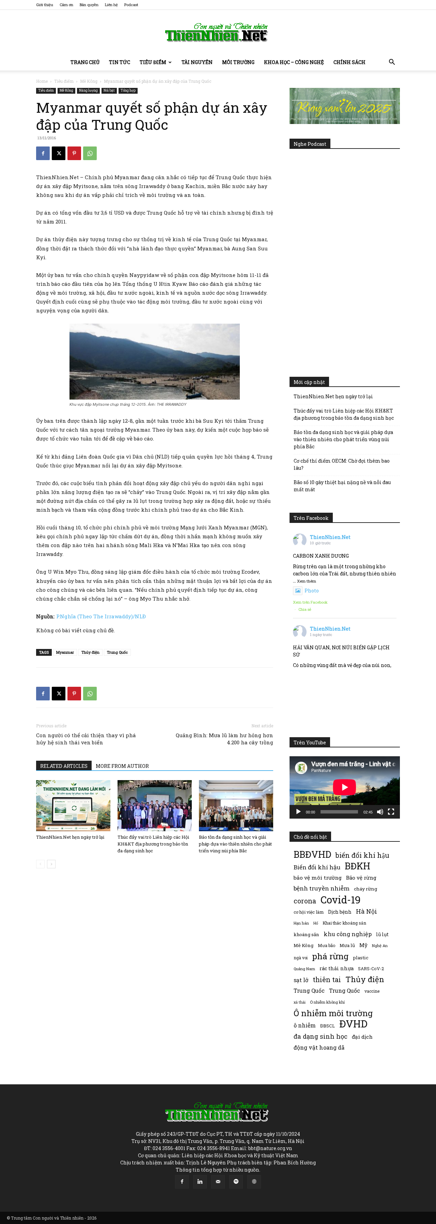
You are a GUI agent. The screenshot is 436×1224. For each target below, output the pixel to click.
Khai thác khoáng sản (344, 923)
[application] (345, 787)
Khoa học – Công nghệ (294, 62)
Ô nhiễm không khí (327, 1002)
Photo (312, 590)
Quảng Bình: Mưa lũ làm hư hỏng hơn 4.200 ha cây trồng (224, 739)
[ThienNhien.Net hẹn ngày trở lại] (73, 805)
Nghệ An (380, 945)
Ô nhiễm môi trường (333, 1013)
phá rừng (330, 956)
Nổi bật (109, 90)
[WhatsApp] (90, 153)
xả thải (300, 1002)
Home (42, 81)
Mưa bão (326, 945)
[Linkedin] (200, 1182)
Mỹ (363, 945)
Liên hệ (111, 4)
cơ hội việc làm (309, 912)
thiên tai (327, 979)
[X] (58, 153)
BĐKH (357, 865)
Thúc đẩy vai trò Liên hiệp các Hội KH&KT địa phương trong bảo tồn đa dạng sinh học (153, 844)
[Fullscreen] (391, 811)
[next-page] (51, 864)
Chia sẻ (304, 609)
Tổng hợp (128, 90)
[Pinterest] (74, 153)
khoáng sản (306, 934)
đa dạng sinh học (320, 1036)
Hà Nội (366, 911)
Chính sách (349, 62)
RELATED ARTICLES (64, 766)
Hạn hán (301, 923)
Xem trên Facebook (310, 602)
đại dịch (362, 1036)
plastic (360, 958)
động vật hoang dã (319, 1047)
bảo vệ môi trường (318, 877)
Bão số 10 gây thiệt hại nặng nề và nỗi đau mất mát (342, 486)
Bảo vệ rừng (361, 877)
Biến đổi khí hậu (317, 867)
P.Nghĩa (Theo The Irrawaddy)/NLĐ (101, 616)
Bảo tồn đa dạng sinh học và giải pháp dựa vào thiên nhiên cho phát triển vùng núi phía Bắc (235, 844)
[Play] (298, 811)
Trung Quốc (117, 652)
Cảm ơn (66, 4)
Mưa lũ (347, 945)
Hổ (315, 923)
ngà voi (301, 957)
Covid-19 (341, 899)
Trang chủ (85, 62)
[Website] (254, 1182)
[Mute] (380, 811)
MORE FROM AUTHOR (122, 766)
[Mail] (218, 1182)
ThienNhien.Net (330, 537)
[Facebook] (43, 153)
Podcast (131, 4)
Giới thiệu (44, 4)
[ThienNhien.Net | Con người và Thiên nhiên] (218, 32)
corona (305, 900)
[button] (392, 63)
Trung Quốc (309, 990)
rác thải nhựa (337, 968)
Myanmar (65, 652)
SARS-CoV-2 (371, 968)
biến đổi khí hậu (362, 855)
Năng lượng (88, 90)
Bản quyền (89, 4)
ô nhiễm (305, 1025)
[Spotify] (236, 1182)
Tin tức (119, 62)
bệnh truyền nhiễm (321, 888)
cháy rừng (365, 889)
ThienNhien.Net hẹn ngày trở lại (70, 837)
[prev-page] (40, 864)
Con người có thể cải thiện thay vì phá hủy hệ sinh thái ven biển (86, 739)
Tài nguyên (197, 62)
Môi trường (238, 62)
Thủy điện (90, 652)
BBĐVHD (312, 854)
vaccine (371, 991)
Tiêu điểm (153, 62)
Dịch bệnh (340, 912)
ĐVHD (353, 1023)
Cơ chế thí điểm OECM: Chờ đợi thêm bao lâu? (342, 464)
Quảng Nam (304, 968)
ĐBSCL (327, 1026)
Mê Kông (88, 81)
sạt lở (301, 979)
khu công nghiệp (348, 934)
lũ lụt (382, 934)
